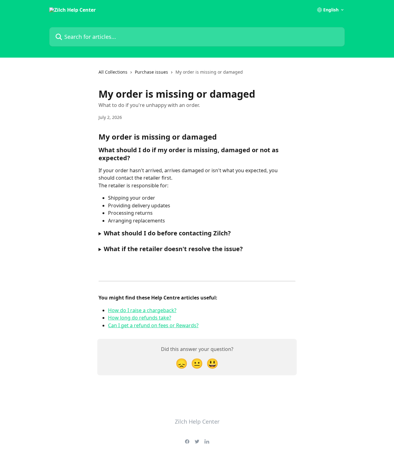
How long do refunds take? (139, 317)
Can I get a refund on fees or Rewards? (153, 325)
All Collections (112, 72)
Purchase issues (151, 72)
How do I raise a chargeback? (142, 310)
